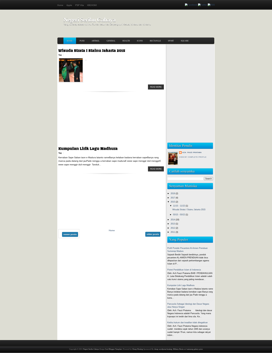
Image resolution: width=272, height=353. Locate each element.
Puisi (82, 41)
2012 (173, 228)
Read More (156, 87)
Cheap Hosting (137, 349)
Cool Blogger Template (113, 349)
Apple (69, 5)
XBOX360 (92, 5)
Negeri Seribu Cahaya (89, 20)
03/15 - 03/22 (179, 214)
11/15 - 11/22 (179, 206)
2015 (173, 202)
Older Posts (153, 234)
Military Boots (178, 349)
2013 (173, 224)
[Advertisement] (111, 123)
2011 (173, 232)
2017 (173, 198)
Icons (140, 41)
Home (60, 5)
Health (126, 41)
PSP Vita (79, 5)
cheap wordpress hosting (163, 349)
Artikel (95, 41)
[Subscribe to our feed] (211, 4)
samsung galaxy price (195, 349)
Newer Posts (70, 234)
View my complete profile (193, 157)
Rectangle (155, 41)
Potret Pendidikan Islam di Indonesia (184, 270)
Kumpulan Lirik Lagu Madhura (88, 149)
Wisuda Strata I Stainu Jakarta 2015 (91, 51)
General (111, 41)
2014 (173, 219)
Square (185, 41)
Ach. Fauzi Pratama (192, 152)
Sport (171, 41)
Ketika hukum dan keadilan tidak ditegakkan (187, 322)
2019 (173, 193)
